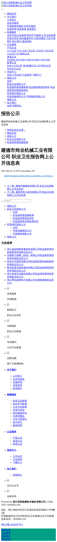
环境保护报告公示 (16, 224)
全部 (9, 35)
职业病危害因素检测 (17, 142)
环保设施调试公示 (22, 230)
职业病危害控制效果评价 (26, 221)
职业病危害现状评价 (23, 218)
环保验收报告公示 (22, 233)
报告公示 (11, 136)
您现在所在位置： (16, 130)
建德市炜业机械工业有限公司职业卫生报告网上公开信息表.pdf (29, 176)
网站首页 (11, 13)
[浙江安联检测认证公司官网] (28, 4)
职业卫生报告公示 (16, 139)
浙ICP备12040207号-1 (12, 524)
